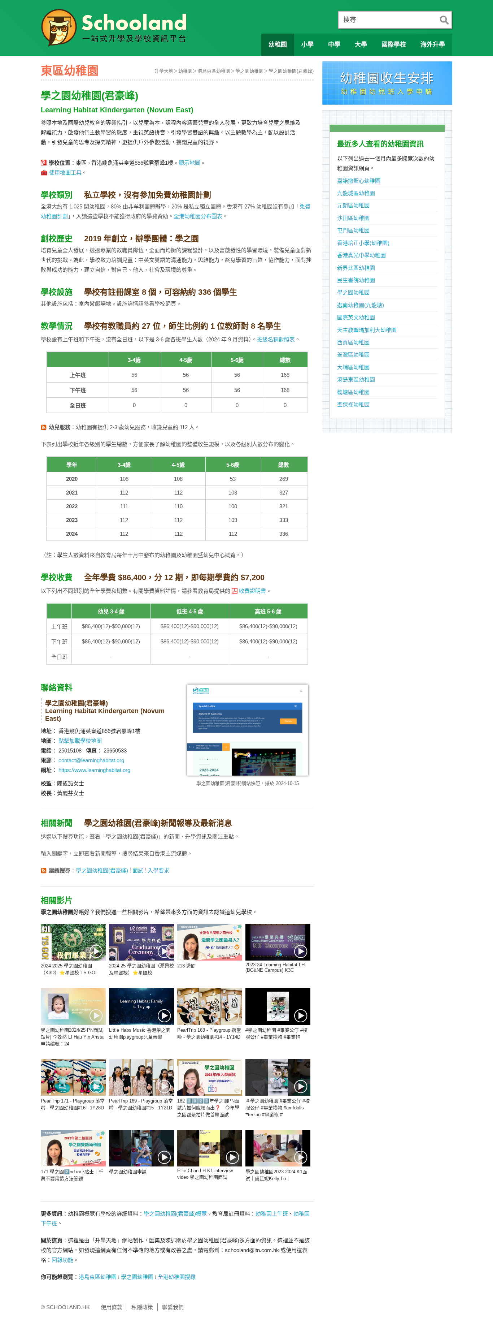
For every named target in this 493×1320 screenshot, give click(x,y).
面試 (137, 870)
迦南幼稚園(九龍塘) (360, 305)
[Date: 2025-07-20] (73, 942)
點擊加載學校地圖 (80, 741)
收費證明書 (252, 591)
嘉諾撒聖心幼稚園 (358, 181)
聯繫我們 (173, 1307)
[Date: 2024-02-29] (73, 1006)
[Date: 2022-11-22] (73, 1148)
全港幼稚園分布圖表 (198, 216)
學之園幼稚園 (249, 71)
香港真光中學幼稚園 (361, 255)
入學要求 (158, 870)
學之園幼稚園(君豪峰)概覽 (175, 1214)
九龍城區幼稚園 (356, 193)
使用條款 (111, 1307)
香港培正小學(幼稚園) (363, 243)
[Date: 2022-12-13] (277, 1077)
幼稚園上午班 (272, 1214)
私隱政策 (142, 1307)
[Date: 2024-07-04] (277, 942)
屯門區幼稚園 (353, 230)
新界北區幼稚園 (356, 268)
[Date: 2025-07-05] (141, 942)
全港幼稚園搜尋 (177, 1277)
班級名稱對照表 (276, 339)
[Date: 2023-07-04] (209, 1006)
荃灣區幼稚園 (353, 354)
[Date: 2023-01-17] (209, 1077)
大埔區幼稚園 (353, 367)
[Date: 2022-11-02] (209, 1148)
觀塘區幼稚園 (353, 392)
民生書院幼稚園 (356, 280)
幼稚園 (185, 71)
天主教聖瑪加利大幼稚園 (367, 330)
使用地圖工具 (65, 172)
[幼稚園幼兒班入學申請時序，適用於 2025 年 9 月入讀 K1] (387, 85)
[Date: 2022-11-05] (141, 1148)
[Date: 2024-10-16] (209, 942)
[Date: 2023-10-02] (141, 1006)
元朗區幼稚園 (353, 205)
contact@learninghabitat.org (91, 760)
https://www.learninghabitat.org (94, 770)
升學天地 (163, 71)
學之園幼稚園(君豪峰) (291, 71)
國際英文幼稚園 (356, 317)
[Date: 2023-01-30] (141, 1077)
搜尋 (349, 19)
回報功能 (62, 1260)
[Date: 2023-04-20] (277, 1006)
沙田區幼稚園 (353, 218)
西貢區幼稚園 (353, 342)
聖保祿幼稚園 (353, 404)
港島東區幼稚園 (213, 71)
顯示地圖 (189, 163)
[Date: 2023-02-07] (73, 1077)
